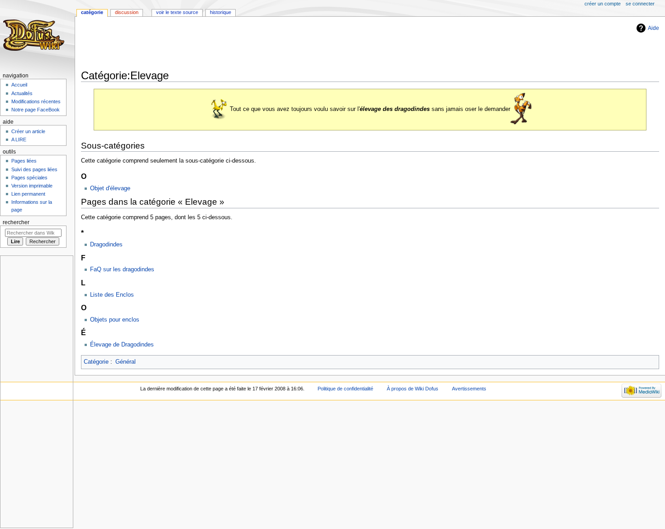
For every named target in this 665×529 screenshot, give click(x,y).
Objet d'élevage (110, 188)
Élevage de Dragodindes (122, 344)
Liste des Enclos (112, 295)
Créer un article (28, 131)
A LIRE (18, 139)
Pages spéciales (29, 177)
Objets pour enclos (114, 320)
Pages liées (24, 161)
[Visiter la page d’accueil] (35, 35)
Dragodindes (106, 244)
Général (125, 362)
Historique (220, 12)
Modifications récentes (36, 101)
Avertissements (469, 388)
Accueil (19, 84)
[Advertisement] (245, 44)
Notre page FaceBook (35, 109)
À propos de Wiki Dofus (412, 388)
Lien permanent (28, 194)
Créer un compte (602, 3)
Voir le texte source (177, 12)
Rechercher (16, 222)
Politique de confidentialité (345, 388)
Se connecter (640, 3)
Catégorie (96, 362)
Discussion (126, 12)
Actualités (22, 93)
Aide (653, 28)
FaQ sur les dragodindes (122, 269)
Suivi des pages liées (34, 169)
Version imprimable (31, 185)
